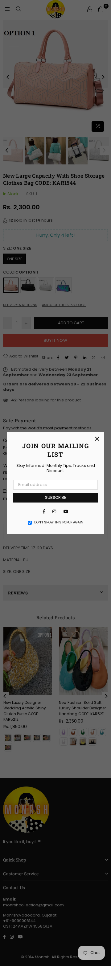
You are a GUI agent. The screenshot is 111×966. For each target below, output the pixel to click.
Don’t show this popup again (58, 522)
